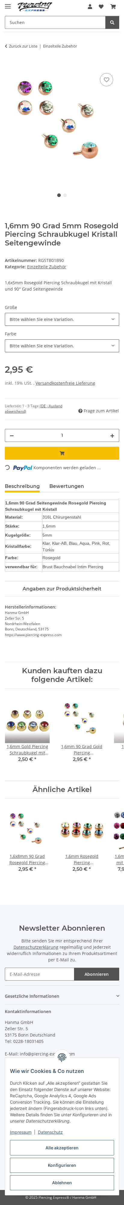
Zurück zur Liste (23, 46)
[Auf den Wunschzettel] (106, 79)
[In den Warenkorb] (9, 65)
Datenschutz (50, 1132)
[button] (90, 7)
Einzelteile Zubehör (46, 267)
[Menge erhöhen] (112, 435)
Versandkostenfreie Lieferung (65, 383)
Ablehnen (62, 1182)
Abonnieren (97, 974)
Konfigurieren (62, 1165)
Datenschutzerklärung (36, 947)
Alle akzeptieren (62, 1147)
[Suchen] (112, 22)
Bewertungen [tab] (66, 486)
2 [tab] (65, 195)
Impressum (21, 1132)
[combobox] (62, 319)
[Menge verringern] (11, 435)
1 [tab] (59, 195)
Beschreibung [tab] (22, 486)
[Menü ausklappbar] (8, 4)
